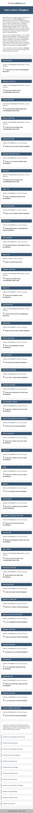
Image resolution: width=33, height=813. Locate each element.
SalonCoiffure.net (6, 17)
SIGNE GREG (6, 323)
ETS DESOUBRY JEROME (10, 401)
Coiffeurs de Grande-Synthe (11, 755)
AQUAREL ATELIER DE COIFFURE (13, 515)
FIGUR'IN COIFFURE (9, 269)
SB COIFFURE (7, 532)
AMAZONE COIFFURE (9, 81)
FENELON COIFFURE (9, 693)
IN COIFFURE (7, 659)
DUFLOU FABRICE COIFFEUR (11, 708)
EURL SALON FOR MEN (9, 370)
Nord (9, 20)
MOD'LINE (6, 170)
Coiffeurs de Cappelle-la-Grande (13, 749)
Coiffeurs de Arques (9, 803)
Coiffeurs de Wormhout (10, 761)
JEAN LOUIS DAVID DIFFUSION (12, 614)
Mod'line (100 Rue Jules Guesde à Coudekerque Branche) (15, 31)
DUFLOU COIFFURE (9, 118)
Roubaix (4, 51)
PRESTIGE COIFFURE (9, 567)
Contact (24, 811)
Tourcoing (15, 51)
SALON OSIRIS (7, 499)
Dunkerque (9, 51)
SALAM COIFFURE (8, 584)
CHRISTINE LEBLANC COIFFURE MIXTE (15, 418)
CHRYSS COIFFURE (8, 139)
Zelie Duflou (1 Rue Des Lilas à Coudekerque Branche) (17, 22)
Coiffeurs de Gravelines (10, 779)
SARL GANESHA (7, 237)
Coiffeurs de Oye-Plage (10, 791)
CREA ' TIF (6, 189)
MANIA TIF (6, 288)
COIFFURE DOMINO (9, 206)
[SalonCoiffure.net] (16, 3)
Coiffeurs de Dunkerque (10, 743)
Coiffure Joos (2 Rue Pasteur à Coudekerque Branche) (15, 45)
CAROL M (5, 484)
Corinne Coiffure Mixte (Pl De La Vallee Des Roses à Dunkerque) (16, 30)
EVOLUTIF (6, 450)
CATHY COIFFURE (8, 433)
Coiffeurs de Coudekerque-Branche (14, 737)
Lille (28, 49)
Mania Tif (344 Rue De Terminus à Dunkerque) (17, 44)
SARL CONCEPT (7, 355)
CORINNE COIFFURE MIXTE (11, 154)
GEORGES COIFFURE (9, 629)
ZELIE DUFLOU (7, 60)
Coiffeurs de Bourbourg (10, 773)
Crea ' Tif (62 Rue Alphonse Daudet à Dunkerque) (16, 35)
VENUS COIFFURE (8, 99)
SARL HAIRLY (7, 549)
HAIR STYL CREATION (9, 599)
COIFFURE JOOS (8, 304)
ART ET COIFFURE (8, 338)
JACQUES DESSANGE (9, 644)
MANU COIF (6, 254)
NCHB (4, 467)
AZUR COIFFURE (8, 676)
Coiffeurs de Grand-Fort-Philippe (13, 785)
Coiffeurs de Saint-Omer (10, 797)
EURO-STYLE (7, 221)
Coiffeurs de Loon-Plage (10, 767)
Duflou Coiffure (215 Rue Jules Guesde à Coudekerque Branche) (15, 27)
